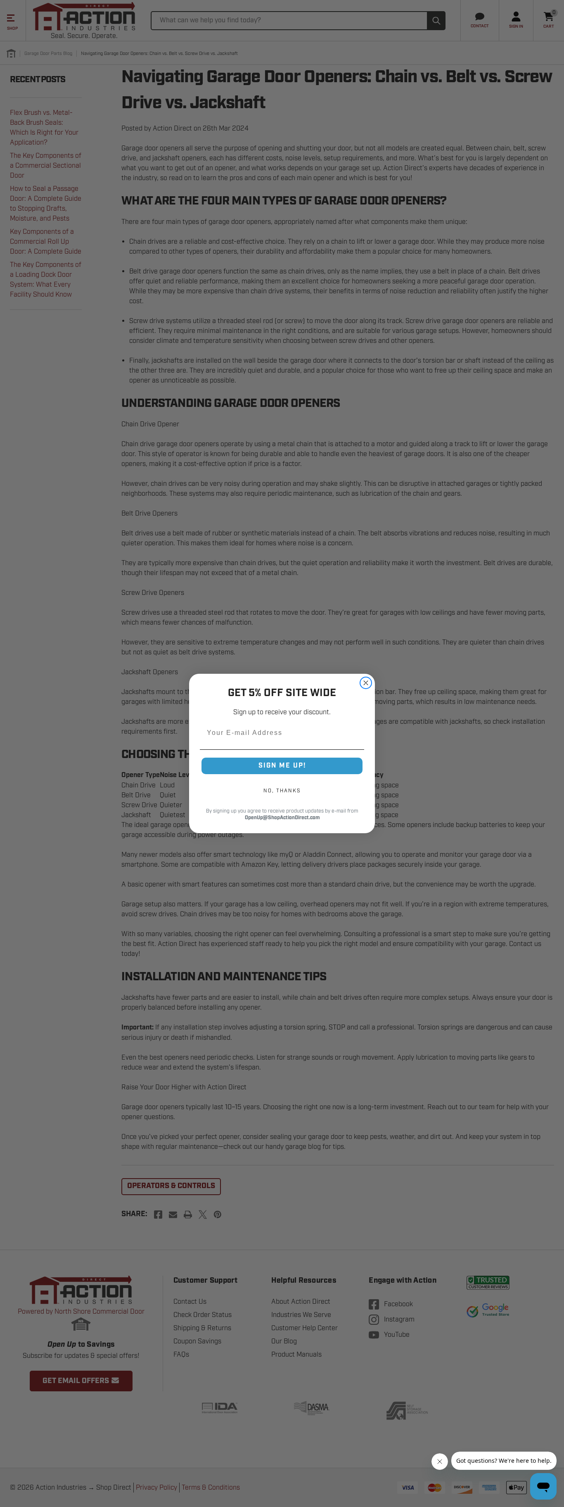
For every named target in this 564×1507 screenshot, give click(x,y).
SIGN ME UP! (282, 765)
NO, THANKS (282, 791)
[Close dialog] (366, 683)
